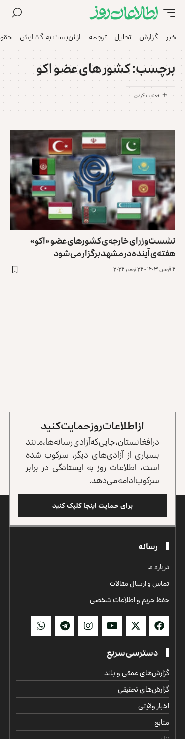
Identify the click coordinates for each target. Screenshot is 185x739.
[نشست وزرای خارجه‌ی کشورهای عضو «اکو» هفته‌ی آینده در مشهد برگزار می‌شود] (92, 180)
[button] (166, 13)
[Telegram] (64, 626)
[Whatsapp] (41, 626)
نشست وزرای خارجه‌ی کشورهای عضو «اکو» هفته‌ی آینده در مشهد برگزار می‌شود (102, 246)
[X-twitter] (136, 626)
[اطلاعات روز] (123, 13)
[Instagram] (88, 626)
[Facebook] (159, 626)
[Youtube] (112, 626)
